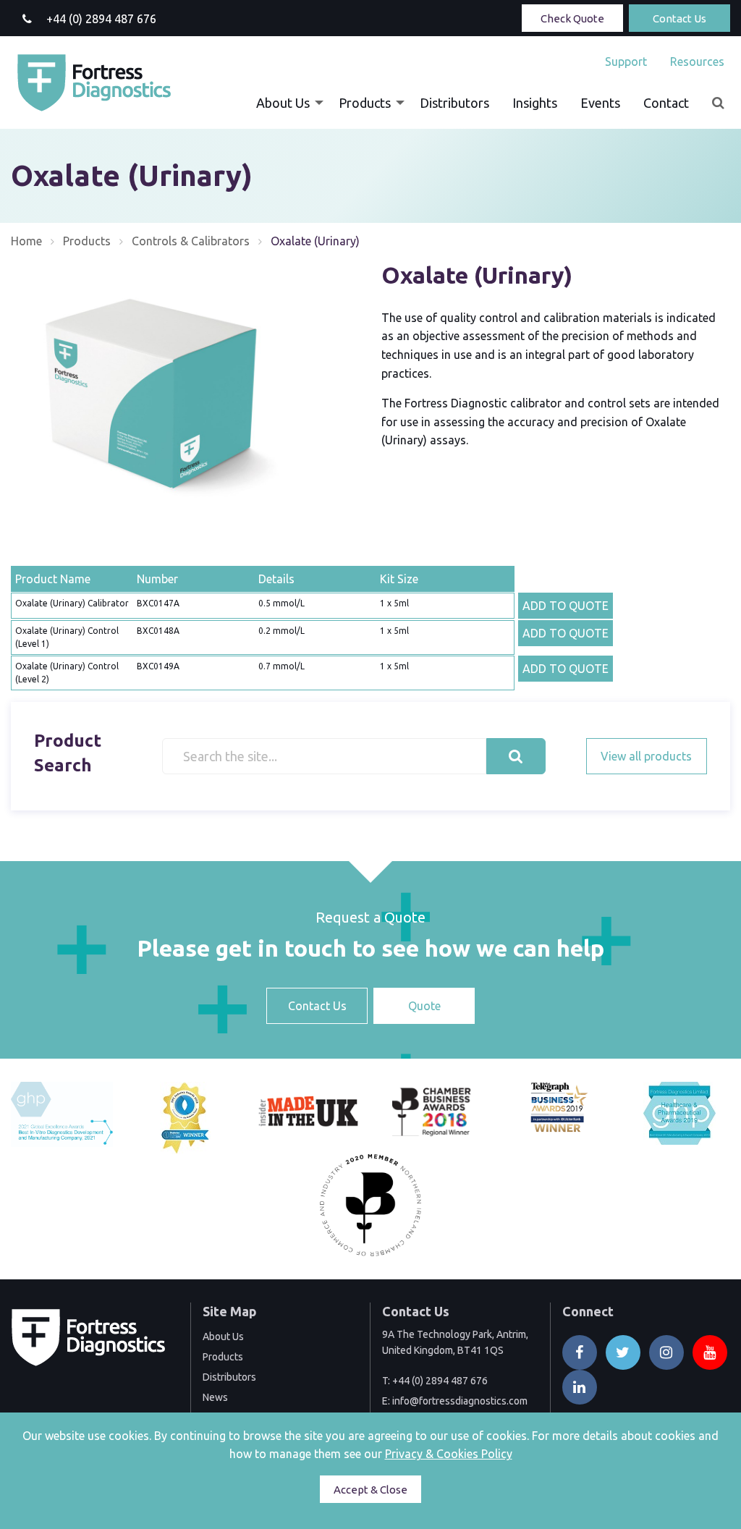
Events (600, 103)
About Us (283, 103)
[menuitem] (626, 61)
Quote (424, 1005)
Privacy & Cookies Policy (448, 1453)
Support (626, 61)
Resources (697, 61)
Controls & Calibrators (191, 240)
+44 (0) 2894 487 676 (440, 1380)
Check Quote (572, 18)
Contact (666, 103)
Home (26, 240)
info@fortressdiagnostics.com (460, 1401)
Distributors (454, 103)
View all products (646, 756)
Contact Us (679, 18)
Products (365, 103)
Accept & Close (370, 1489)
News (215, 1397)
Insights (534, 103)
